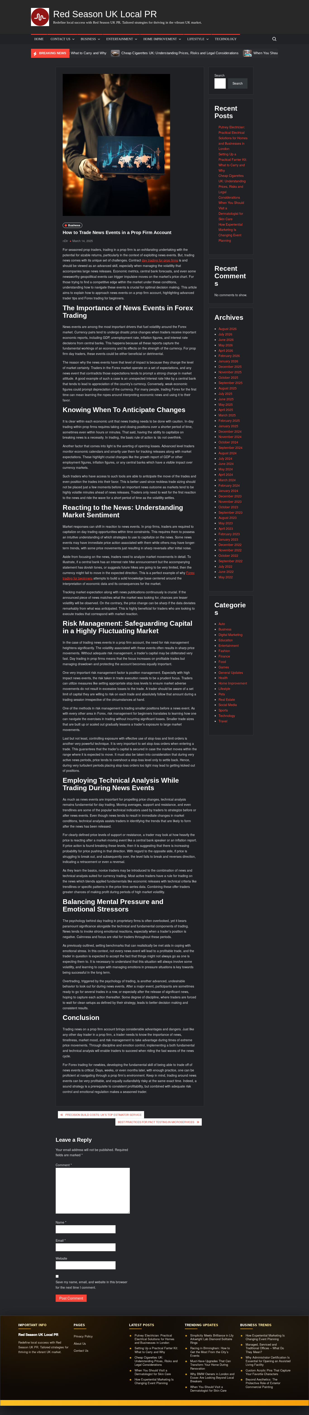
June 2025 (226, 399)
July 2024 (225, 458)
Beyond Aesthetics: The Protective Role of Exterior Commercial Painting (263, 1383)
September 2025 (230, 382)
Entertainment (119, 39)
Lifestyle (195, 39)
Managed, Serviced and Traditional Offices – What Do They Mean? (265, 1348)
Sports (223, 710)
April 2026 (226, 350)
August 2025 (228, 388)
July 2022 (225, 566)
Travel (223, 721)
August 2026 (228, 328)
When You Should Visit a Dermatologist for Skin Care (261, 53)
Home (39, 39)
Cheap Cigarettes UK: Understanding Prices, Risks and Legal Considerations (147, 53)
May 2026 (226, 345)
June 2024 (226, 463)
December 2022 (230, 544)
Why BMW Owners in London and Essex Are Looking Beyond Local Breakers (212, 1377)
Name (61, 1222)
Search (219, 75)
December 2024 (230, 431)
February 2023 (229, 534)
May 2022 (226, 577)
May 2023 (226, 523)
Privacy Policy (83, 1336)
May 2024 (226, 469)
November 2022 (230, 550)
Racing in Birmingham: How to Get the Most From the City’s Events (210, 1351)
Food (222, 661)
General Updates (231, 672)
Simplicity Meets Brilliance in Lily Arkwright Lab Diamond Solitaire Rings (212, 1339)
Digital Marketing (230, 634)
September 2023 (230, 512)
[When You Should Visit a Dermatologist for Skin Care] (215, 53)
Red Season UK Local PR (105, 14)
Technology (226, 39)
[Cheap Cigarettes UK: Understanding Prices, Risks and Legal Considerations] (83, 53)
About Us (80, 1343)
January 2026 (228, 361)
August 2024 (228, 453)
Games (224, 667)
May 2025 (226, 404)
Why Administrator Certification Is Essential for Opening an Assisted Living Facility (268, 1361)
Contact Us (60, 39)
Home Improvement (160, 39)
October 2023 (228, 507)
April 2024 (226, 474)
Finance (224, 656)
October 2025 (228, 377)
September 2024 (230, 447)
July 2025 (225, 393)
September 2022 (230, 561)
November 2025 (230, 372)
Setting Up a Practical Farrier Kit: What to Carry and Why (156, 1350)
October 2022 (228, 555)
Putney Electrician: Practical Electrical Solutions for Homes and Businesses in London (233, 138)
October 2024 (228, 442)
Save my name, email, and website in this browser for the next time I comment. (91, 1285)
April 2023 (226, 528)
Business (88, 39)
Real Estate (227, 699)
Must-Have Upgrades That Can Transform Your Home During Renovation (210, 1364)
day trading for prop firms (160, 260)
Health (223, 677)
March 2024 (227, 480)
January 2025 (228, 426)
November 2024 (230, 436)
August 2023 (228, 517)
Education (226, 640)
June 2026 (226, 339)
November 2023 (230, 501)
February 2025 (229, 420)
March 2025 (227, 415)
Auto (222, 623)
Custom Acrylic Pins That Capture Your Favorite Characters (268, 1372)
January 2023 (228, 539)
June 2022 (226, 571)
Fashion (224, 650)
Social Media (228, 704)
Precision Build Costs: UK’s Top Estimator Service (103, 1115)
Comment (64, 1165)
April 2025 (226, 409)
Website (61, 1258)
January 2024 (228, 490)
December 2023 (230, 496)
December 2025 (230, 366)
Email (61, 1240)
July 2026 (225, 334)
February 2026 (229, 355)
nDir (65, 241)
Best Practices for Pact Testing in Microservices (156, 1122)
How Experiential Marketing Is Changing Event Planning (154, 1381)
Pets (222, 694)
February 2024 (229, 485)
